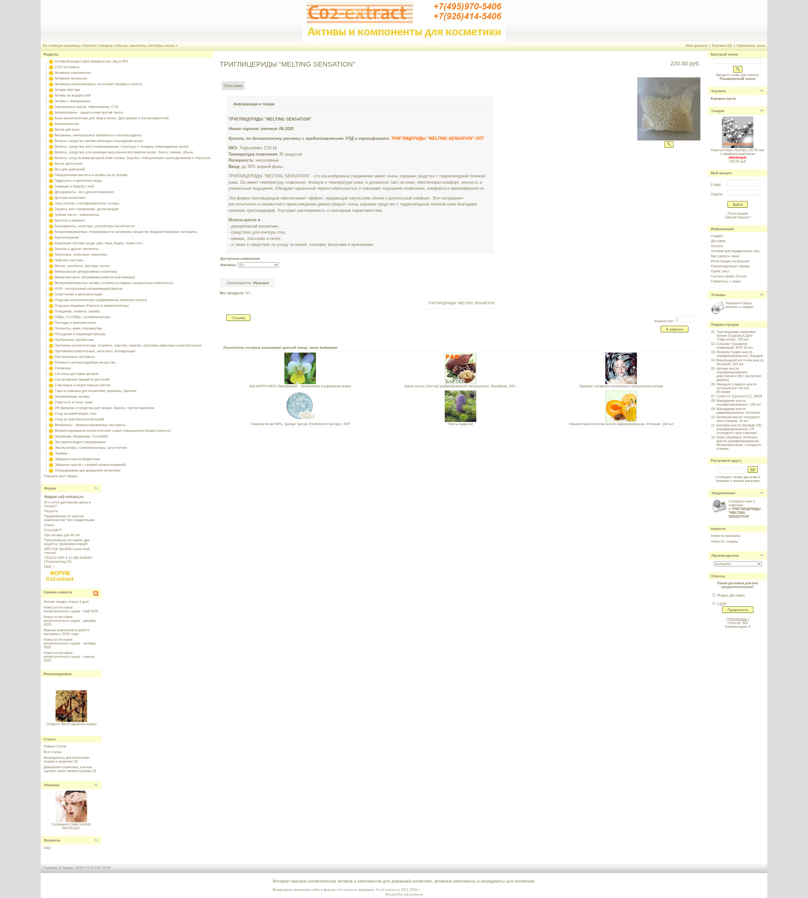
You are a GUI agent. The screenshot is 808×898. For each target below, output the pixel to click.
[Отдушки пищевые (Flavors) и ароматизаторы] (51, 305)
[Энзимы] (51, 453)
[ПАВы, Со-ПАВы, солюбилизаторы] (51, 317)
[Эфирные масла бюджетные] (51, 459)
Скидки (717, 111)
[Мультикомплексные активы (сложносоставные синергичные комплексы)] (51, 283)
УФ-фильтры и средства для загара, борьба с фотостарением (104, 408)
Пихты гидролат (460, 424)
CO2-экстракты (67, 67)
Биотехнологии (67, 124)
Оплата (717, 246)
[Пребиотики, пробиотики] (51, 340)
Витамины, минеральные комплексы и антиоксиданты (98, 135)
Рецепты (51, 511)
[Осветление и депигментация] (51, 294)
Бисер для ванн (67, 129)
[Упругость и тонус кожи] (51, 402)
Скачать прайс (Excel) (728, 276)
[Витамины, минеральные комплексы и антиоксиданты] (51, 135)
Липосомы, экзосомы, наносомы (81, 254)
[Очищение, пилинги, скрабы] (51, 311)
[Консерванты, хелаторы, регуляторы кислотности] (51, 226)
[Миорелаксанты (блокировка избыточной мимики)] (51, 277)
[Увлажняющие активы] (51, 396)
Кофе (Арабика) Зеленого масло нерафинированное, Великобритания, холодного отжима (738, 442)
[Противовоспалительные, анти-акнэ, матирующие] (51, 351)
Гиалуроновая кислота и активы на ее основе (91, 175)
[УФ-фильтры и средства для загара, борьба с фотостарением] (51, 408)
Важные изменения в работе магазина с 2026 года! (66, 632)
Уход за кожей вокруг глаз (75, 413)
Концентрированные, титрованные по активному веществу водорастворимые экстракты (126, 232)
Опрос (49, 525)
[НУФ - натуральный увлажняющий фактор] (51, 288)
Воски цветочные (68, 163)
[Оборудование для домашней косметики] (51, 470)
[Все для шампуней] (51, 169)
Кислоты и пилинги (70, 220)
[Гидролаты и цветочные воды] (51, 180)
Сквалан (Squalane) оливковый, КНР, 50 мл (734, 345)
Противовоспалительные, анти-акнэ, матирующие (95, 351)
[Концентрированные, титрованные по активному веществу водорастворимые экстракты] (51, 232)
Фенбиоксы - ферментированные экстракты (90, 425)
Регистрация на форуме (730, 261)
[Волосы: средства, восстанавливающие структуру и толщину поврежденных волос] (51, 146)
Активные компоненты (73, 72)
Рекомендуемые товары (730, 266)
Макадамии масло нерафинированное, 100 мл (738, 402)
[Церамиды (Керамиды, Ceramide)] (51, 436)
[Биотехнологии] (51, 124)
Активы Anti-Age (67, 90)
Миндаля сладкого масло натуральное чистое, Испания (736, 388)
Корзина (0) (722, 45)
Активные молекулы (71, 78)
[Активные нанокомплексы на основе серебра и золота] (51, 84)
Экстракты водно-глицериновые (80, 442)
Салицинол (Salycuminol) (71, 824)
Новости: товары (724, 541)
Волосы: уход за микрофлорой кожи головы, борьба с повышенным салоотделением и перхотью (133, 158)
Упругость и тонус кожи (73, 402)
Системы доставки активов (76, 374)
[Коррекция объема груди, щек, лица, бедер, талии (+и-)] (51, 243)
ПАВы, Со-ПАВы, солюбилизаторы (82, 317)
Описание (233, 85)
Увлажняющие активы (72, 396)
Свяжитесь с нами (725, 281)
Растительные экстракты (75, 357)
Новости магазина (725, 536)
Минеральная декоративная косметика (86, 271)
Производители (725, 555)
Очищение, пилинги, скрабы (77, 311)
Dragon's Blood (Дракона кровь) (71, 720)
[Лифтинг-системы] (51, 260)
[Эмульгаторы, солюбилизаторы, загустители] (51, 447)
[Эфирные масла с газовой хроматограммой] (51, 465)
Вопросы (52, 840)
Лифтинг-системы (69, 260)
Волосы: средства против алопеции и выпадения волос (99, 141)
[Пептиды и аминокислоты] (51, 322)
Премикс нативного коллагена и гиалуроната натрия (621, 386)
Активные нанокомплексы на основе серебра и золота (98, 84)
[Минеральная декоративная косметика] (51, 271)
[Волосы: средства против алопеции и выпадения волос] (51, 141)
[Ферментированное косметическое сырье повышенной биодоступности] (51, 430)
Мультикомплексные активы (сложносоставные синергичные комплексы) (114, 283)
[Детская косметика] (51, 197)
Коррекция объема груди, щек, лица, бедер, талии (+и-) (99, 243)
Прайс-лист (720, 271)
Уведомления (723, 493)
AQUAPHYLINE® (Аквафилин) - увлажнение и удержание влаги (300, 386)
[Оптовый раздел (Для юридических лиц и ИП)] (51, 61)
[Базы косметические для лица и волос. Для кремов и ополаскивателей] (51, 118)
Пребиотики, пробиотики (74, 340)
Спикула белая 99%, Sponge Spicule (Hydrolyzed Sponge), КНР (300, 424)
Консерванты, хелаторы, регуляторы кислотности (94, 226)
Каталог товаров (98, 45)
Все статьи (52, 752)
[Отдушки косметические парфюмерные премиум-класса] (51, 300)
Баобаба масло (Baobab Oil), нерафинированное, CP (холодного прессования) (739, 429)
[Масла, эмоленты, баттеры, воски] (51, 266)
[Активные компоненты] (51, 72)
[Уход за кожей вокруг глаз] (51, 413)
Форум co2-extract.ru (63, 497)
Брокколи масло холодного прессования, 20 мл (738, 419)
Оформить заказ (751, 45)
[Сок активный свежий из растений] (51, 379)
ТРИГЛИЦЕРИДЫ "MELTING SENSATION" (461, 303)
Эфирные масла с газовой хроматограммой (90, 465)
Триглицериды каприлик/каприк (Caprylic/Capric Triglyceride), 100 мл (736, 335)
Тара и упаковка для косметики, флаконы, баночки (95, 391)
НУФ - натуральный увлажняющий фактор (88, 288)
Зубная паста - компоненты (77, 215)
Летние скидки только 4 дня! (66, 602)
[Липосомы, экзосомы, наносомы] (51, 254)
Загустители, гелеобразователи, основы (87, 203)
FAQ (47, 848)
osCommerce (413, 894)
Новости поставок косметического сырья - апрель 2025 (69, 656)
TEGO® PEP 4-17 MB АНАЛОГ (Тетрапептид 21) (68, 559)
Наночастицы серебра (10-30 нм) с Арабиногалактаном (737, 152)
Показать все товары (61, 476)
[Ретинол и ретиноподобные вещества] (51, 362)
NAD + (49, 566)
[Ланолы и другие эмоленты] (51, 249)
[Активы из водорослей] (51, 95)
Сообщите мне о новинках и (744, 508)
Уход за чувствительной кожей (79, 419)
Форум (50, 488)
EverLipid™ (53, 530)
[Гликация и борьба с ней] (51, 186)
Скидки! (717, 236)
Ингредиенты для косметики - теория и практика (67, 759)
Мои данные (696, 45)
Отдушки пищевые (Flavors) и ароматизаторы (92, 305)
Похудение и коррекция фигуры (80, 334)
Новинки (52, 785)
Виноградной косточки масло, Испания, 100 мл (740, 362)
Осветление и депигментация (78, 294)
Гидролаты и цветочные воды (78, 180)
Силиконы (63, 368)
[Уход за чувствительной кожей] (51, 419)
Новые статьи (55, 746)
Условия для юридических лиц (735, 251)
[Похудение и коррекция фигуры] (51, 334)
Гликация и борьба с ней (74, 186)
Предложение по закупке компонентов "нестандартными (69, 518)
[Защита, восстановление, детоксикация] (51, 209)
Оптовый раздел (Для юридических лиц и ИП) (91, 61)
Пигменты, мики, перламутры (78, 328)
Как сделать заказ (725, 256)
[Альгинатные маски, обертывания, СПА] (51, 107)
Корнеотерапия (67, 237)
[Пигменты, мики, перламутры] (51, 328)
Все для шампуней (70, 169)
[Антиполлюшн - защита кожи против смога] (51, 112)
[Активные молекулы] (51, 78)
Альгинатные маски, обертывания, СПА (86, 107)
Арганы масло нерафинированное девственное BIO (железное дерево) (738, 374)
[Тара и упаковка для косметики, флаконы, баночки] (51, 391)
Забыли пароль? (737, 217)
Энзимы (61, 453)
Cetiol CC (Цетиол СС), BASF (739, 396)
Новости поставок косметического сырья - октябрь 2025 (70, 643)
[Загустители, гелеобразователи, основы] (51, 203)
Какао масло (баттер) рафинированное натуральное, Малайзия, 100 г (460, 386)
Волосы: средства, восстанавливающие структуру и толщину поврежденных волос (122, 146)
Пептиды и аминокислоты (75, 322)
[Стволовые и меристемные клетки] (51, 385)
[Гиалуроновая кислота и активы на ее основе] (51, 175)
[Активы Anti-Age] (51, 90)
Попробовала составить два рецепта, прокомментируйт (67, 542)
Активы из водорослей (73, 95)
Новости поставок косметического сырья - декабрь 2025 (70, 620)
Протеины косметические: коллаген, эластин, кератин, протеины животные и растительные (128, 345)
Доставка (718, 241)
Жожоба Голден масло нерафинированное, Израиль (739, 354)
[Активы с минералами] (51, 101)
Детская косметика (70, 197)
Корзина (718, 91)
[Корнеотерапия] (51, 237)
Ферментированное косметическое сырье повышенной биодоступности (112, 430)
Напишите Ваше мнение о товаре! (739, 305)
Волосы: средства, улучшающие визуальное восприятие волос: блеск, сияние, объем (124, 152)
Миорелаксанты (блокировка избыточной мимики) (95, 277)
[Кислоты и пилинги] (51, 220)
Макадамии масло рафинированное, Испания (738, 410)
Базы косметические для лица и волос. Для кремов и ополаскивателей (112, 118)
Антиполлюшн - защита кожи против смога (89, 112)
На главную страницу (61, 45)
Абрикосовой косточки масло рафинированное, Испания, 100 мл (621, 424)
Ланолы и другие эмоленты (76, 249)
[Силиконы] (51, 368)
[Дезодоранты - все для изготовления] (51, 192)
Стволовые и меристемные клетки (82, 385)
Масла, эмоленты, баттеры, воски (145, 45)
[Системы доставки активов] (51, 374)
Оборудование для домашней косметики (87, 470)
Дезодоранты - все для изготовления (84, 192)
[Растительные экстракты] (51, 357)
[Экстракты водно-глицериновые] (51, 442)
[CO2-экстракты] (51, 67)
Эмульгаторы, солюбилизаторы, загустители (91, 447)
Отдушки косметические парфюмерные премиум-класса (101, 300)
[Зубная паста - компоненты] (51, 215)
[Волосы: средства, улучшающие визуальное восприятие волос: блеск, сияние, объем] (51, 152)
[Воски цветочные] (51, 163)
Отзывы (718, 295)
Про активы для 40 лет (62, 535)
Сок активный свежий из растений (82, 379)
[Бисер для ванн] (51, 129)
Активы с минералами (72, 101)
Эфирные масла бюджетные (77, 459)
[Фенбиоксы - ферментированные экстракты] (51, 425)
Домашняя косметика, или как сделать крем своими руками (68, 769)
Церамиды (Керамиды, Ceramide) (81, 436)
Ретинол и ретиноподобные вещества (85, 362)
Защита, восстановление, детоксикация (87, 209)
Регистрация (738, 213)
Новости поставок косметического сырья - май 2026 (71, 609)
